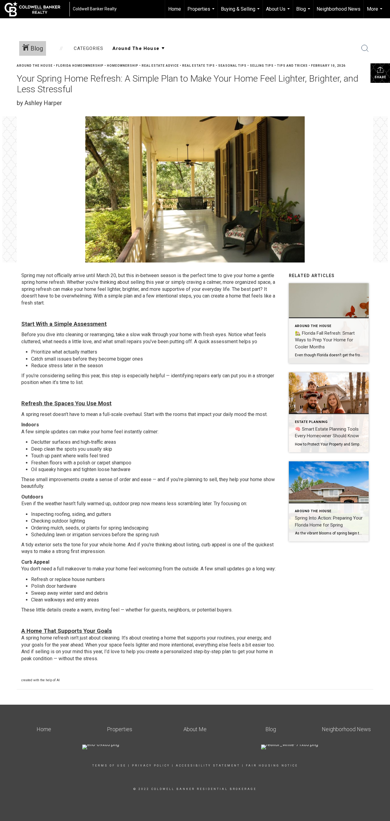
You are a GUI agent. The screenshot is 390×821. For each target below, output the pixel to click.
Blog (304, 12)
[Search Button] (365, 48)
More (375, 12)
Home (174, 9)
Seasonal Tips (232, 65)
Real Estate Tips (198, 65)
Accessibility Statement (208, 765)
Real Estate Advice (160, 65)
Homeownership (122, 65)
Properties (201, 12)
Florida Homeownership (80, 65)
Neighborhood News (338, 9)
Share (380, 77)
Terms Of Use (109, 765)
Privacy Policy (151, 765)
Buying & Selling (241, 12)
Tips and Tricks (292, 65)
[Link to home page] (35, 9)
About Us (278, 12)
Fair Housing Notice (272, 765)
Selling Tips (262, 65)
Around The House (35, 65)
